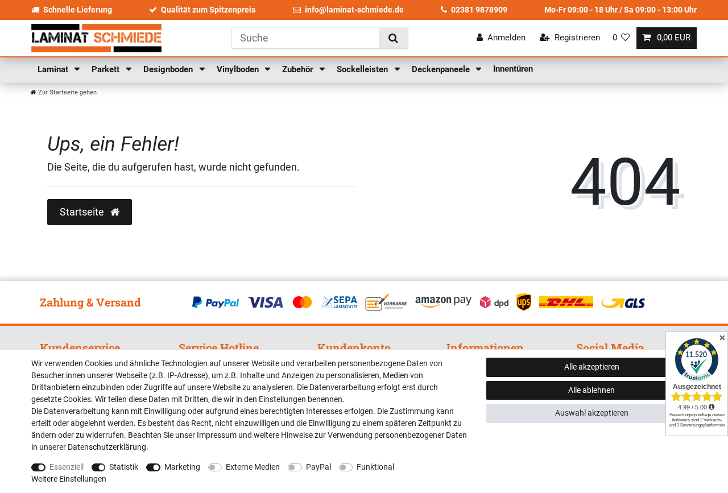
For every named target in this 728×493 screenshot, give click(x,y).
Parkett (107, 69)
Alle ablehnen (591, 390)
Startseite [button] (83, 212)
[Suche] (393, 38)
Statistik (123, 466)
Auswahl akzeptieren (591, 412)
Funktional (375, 466)
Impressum (217, 435)
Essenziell (66, 466)
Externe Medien (253, 466)
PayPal (318, 466)
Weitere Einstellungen (68, 478)
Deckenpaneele (442, 69)
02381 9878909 (479, 9)
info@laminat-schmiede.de (354, 9)
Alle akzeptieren (591, 366)
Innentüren (513, 69)
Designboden (169, 69)
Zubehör (298, 69)
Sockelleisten (363, 69)
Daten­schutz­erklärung (107, 446)
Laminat (54, 69)
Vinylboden (239, 69)
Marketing (182, 466)
